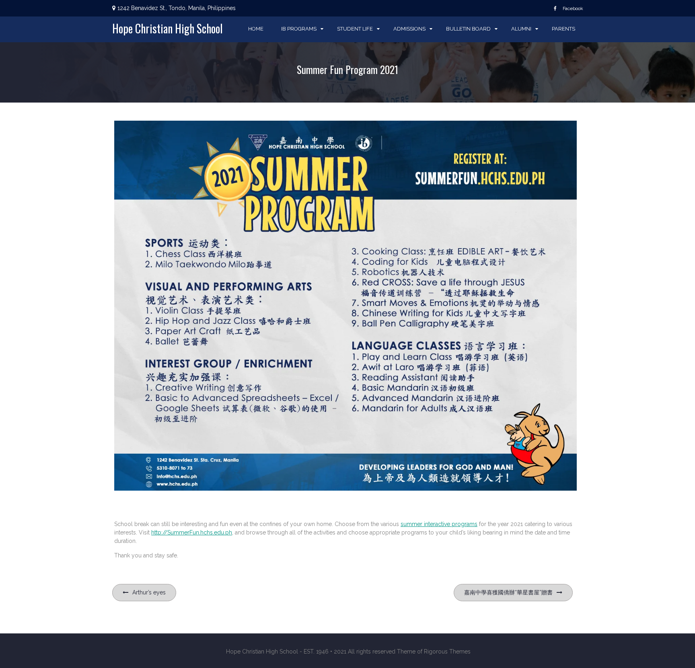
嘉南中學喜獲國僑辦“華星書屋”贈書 (508, 592)
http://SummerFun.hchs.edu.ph (191, 532)
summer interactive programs (439, 524)
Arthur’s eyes (149, 592)
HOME (255, 29)
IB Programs (299, 29)
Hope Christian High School (167, 28)
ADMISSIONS (409, 29)
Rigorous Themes (447, 651)
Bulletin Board (468, 29)
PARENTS (563, 29)
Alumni (521, 29)
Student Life (355, 29)
